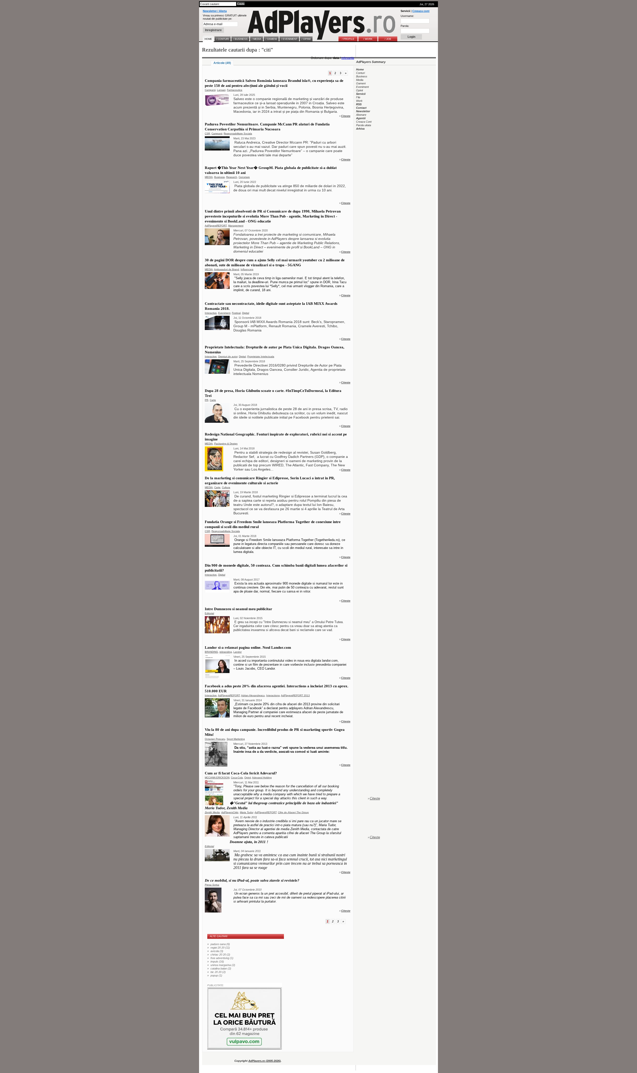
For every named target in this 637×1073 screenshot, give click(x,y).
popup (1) (216, 975)
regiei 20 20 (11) (220, 947)
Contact (361, 107)
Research (231, 177)
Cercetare (244, 177)
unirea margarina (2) (223, 965)
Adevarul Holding (262, 777)
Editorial (209, 613)
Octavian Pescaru (215, 739)
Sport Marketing (236, 739)
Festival (236, 313)
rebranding (225, 651)
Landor (237, 651)
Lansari (221, 90)
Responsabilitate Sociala (238, 133)
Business (219, 177)
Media (359, 79)
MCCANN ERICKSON (217, 777)
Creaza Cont (364, 121)
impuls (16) (217, 961)
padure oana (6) (220, 944)
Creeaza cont (420, 10)
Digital (245, 313)
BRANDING (211, 651)
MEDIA (209, 177)
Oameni (361, 83)
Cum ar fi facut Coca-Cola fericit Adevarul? (241, 773)
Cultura (226, 487)
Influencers (247, 269)
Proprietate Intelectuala (260, 356)
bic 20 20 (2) (218, 971)
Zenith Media (212, 812)
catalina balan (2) (221, 968)
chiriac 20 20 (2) (220, 954)
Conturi (360, 72)
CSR (207, 133)
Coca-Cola (237, 777)
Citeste (345, 115)
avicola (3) (217, 951)
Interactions (273, 695)
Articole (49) (222, 63)
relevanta (347, 58)
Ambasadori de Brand (226, 269)
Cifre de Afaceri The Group (293, 812)
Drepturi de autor (227, 356)
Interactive (211, 313)
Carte (213, 400)
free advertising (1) (222, 958)
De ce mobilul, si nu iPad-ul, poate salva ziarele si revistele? (252, 880)
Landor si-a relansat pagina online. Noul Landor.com (248, 647)
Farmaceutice (234, 90)
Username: (407, 15)
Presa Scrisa (212, 884)
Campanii (210, 90)
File (358, 97)
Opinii (247, 777)
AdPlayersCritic (229, 812)
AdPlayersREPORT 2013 (295, 695)
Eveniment (224, 313)
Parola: (405, 25)
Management (235, 225)
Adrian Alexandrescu (253, 695)
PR (206, 400)
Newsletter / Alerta (215, 10)
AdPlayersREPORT (216, 225)
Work (359, 100)
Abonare (361, 114)
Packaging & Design (226, 443)
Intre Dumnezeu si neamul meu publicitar (238, 609)
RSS (359, 104)
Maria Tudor (246, 812)
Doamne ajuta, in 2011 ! (249, 842)
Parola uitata (363, 125)
